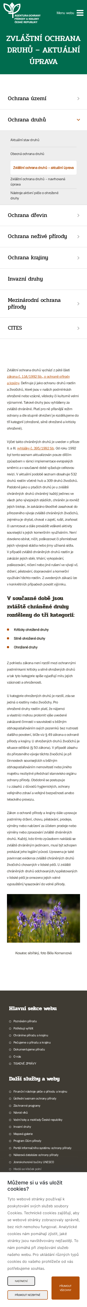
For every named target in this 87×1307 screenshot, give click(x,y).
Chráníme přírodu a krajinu (30, 1035)
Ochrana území (27, 98)
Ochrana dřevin (27, 215)
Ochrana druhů (27, 119)
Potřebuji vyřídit (23, 1028)
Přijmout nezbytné (27, 1295)
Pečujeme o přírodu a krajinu (32, 1042)
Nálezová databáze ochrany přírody (35, 1155)
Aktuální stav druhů (24, 140)
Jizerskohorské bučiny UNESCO (33, 1162)
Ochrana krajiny (28, 257)
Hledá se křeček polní (27, 1169)
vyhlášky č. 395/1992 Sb (35, 448)
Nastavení (21, 1281)
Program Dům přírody (27, 1141)
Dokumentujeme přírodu (29, 1049)
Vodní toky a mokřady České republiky (37, 1119)
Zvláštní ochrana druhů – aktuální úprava (43, 167)
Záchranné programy (26, 1105)
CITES (15, 328)
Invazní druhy (25, 279)
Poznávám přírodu (25, 1021)
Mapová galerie (22, 1134)
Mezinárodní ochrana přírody (34, 303)
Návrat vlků (20, 1112)
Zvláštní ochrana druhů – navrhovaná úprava (37, 181)
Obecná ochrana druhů (27, 154)
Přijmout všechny (65, 1288)
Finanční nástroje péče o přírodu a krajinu (40, 1091)
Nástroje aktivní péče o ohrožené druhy (34, 195)
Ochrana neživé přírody (37, 236)
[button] (70, 13)
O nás (17, 1056)
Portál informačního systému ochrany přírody (42, 1148)
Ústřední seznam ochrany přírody (34, 1098)
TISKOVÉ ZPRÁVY (24, 1063)
